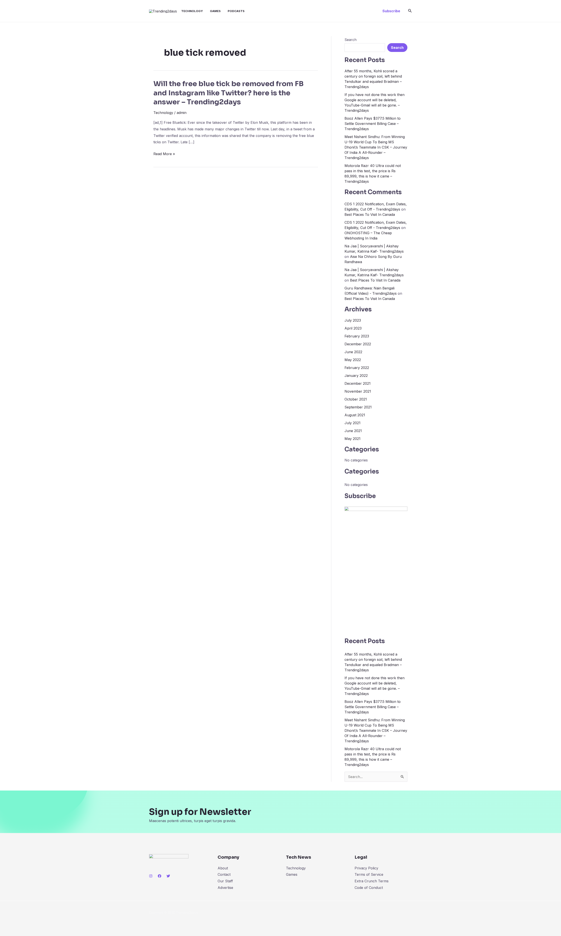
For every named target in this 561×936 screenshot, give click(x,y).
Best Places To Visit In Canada (369, 214)
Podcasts (236, 11)
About (223, 868)
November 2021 (357, 391)
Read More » (164, 154)
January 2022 (356, 375)
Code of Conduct (369, 887)
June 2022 (353, 352)
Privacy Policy (366, 868)
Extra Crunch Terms (372, 881)
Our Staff (225, 881)
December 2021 (357, 383)
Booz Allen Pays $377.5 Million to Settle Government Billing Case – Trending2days (372, 123)
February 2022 (356, 367)
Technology (192, 11)
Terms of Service (369, 874)
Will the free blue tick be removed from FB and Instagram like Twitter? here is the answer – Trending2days (228, 92)
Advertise (225, 887)
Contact (224, 874)
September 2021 (358, 407)
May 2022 (352, 360)
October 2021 (355, 399)
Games (215, 11)
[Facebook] (159, 876)
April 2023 (353, 328)
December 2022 (357, 344)
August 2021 (354, 415)
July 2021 (352, 423)
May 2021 (352, 438)
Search (350, 39)
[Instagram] (151, 876)
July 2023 (352, 320)
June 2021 (353, 431)
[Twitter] (168, 876)
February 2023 (356, 336)
